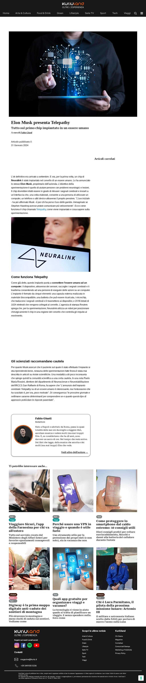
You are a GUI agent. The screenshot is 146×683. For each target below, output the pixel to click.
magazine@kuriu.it (28, 659)
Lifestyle (74, 13)
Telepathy (41, 209)
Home (6, 13)
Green (60, 13)
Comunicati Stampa (122, 646)
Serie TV (89, 13)
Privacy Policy (120, 653)
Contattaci (119, 643)
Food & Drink (44, 13)
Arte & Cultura (23, 13)
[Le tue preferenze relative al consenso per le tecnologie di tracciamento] (141, 678)
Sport (103, 13)
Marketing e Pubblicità (123, 650)
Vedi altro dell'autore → (74, 452)
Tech (115, 13)
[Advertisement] (50, 160)
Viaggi (127, 13)
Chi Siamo (119, 636)
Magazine (118, 640)
